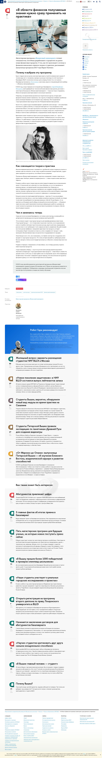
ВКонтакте (86, 56)
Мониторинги (45, 722)
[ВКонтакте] (17, 276)
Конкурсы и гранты (46, 729)
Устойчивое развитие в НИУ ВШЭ (12, 722)
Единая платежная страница (11, 747)
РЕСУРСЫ (63, 716)
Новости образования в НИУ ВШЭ (51, 711)
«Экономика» (34, 82)
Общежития (85, 119)
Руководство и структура (10, 720)
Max (85, 69)
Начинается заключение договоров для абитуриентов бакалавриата (37, 623)
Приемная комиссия (87, 102)
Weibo (85, 65)
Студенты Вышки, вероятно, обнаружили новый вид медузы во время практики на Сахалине (38, 402)
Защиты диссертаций (46, 725)
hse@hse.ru (85, 100)
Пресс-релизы (86, 160)
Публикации (63, 729)
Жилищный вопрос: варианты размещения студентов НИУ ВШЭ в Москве (38, 359)
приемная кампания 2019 (37, 292)
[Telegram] (19, 276)
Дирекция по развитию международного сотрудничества (88, 141)
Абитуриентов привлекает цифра (33, 494)
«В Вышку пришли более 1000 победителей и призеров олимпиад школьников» (39, 560)
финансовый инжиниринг (49, 292)
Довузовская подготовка (29, 720)
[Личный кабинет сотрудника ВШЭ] (97, 1)
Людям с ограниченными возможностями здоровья (10, 744)
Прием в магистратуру (28, 728)
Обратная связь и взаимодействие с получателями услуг (31, 740)
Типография (63, 724)
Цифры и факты (8, 718)
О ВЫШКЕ (7, 716)
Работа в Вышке (8, 749)
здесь (84, 753)
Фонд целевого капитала (10, 731)
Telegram (86, 61)
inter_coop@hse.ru (87, 145)
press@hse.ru (86, 157)
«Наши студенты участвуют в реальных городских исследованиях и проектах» (37, 579)
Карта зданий (86, 148)
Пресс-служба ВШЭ (87, 152)
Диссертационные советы (48, 724)
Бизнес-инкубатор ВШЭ (29, 735)
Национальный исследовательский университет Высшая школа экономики (21, 711)
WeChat (86, 63)
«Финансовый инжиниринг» (45, 58)
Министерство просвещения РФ (87, 721)
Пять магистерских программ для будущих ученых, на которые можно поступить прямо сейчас (39, 533)
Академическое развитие (47, 728)
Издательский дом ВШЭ (66, 720)
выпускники (19, 292)
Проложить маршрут (87, 149)
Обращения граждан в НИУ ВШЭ (12, 729)
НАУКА (44, 716)
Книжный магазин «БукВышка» (67, 722)
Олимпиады (26, 722)
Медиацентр (64, 725)
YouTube (86, 59)
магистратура (26, 292)
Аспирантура (26, 729)
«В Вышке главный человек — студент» (37, 663)
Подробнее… (32, 349)
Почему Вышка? (24, 683)
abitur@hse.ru (86, 110)
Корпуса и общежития (10, 725)
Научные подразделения (47, 718)
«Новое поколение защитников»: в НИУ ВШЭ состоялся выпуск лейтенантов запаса (39, 379)
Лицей (25, 718)
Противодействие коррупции (11, 733)
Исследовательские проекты (48, 720)
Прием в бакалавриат (28, 724)
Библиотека (63, 718)
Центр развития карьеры (29, 733)
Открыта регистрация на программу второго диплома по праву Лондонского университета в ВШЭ (37, 601)
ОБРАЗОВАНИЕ (28, 716)
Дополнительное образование (30, 731)
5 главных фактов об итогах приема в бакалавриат (35, 514)
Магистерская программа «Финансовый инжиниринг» (29, 299)
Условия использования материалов (88, 163)
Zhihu (85, 67)
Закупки (6, 728)
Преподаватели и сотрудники (11, 724)
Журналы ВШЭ (64, 728)
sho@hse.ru (85, 127)
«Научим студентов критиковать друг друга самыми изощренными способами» (39, 644)
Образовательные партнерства (30, 737)
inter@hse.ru (85, 135)
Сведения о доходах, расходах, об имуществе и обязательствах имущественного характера (12, 737)
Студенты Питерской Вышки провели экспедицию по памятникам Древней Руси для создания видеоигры (38, 428)
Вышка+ (25, 725)
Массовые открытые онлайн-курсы (87, 723)
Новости (40, 711)
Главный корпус (86, 74)
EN (90, 1)
